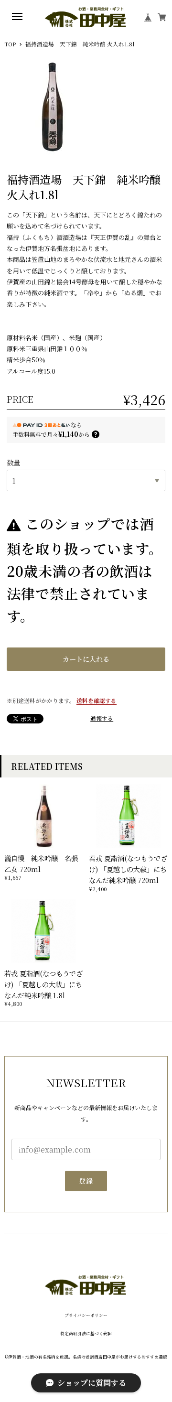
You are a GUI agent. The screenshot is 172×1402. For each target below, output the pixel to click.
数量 (13, 462)
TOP (10, 44)
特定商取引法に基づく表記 (86, 1333)
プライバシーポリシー (86, 1315)
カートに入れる (86, 659)
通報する (101, 719)
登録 (86, 1181)
